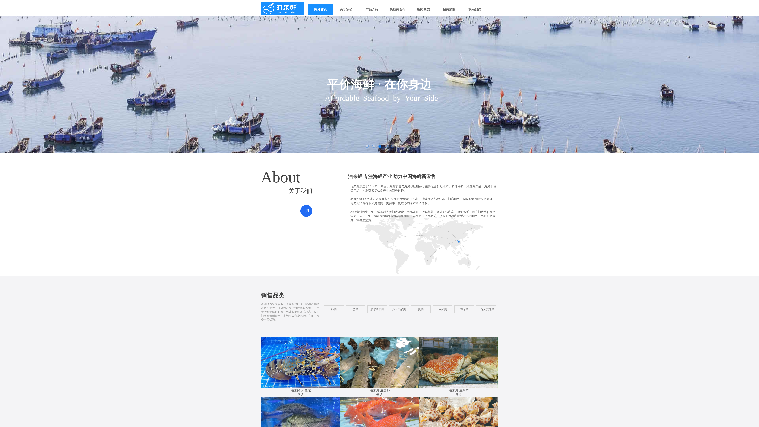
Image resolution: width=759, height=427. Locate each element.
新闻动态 (423, 9)
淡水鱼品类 (377, 309)
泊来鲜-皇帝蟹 (459, 390)
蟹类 (458, 394)
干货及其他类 (486, 309)
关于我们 (346, 9)
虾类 (300, 394)
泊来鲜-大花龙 (301, 390)
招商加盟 (449, 9)
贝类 (421, 309)
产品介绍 (372, 9)
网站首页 (320, 9)
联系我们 (474, 9)
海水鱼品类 (399, 309)
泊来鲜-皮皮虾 (380, 390)
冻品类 (464, 309)
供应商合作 (398, 9)
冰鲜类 (442, 309)
